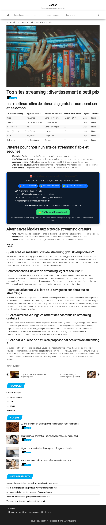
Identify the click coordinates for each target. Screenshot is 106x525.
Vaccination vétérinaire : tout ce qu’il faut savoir (25, 501)
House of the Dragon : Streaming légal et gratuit (69, 375)
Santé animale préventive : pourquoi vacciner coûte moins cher (49, 436)
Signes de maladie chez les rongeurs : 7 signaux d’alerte (46, 448)
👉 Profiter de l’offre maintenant (53, 212)
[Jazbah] (8, 15)
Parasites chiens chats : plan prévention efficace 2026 (46, 460)
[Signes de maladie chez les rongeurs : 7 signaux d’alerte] (12, 451)
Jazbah (53, 5)
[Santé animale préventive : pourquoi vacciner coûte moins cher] (12, 439)
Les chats (70, 15)
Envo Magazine (70, 521)
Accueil (9, 22)
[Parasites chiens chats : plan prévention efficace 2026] (12, 464)
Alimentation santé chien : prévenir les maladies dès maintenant (50, 423)
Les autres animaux (54, 15)
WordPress (51, 521)
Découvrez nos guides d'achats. (40, 512)
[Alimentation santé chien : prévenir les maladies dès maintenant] (12, 427)
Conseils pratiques (21, 15)
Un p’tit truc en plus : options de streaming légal (33, 375)
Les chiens (37, 15)
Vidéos (24, 512)
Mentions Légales (14, 512)
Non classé (10, 410)
